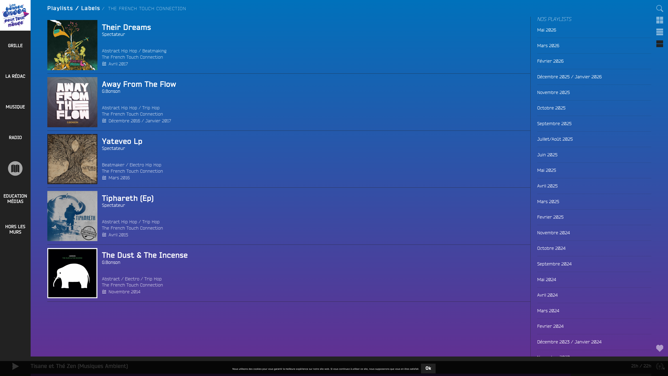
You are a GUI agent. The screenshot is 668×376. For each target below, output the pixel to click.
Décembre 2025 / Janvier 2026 (569, 76)
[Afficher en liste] (660, 32)
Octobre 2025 (551, 107)
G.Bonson (111, 91)
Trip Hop (151, 107)
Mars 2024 (548, 310)
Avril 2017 (118, 63)
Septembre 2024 (554, 263)
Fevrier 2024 (550, 326)
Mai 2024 (546, 279)
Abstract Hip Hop (119, 50)
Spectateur (113, 34)
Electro (132, 278)
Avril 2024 (547, 294)
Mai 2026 (546, 29)
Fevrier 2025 (550, 217)
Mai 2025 (546, 170)
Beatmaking (154, 50)
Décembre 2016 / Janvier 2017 (140, 120)
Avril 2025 (547, 185)
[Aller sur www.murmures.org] (15, 168)
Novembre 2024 (553, 232)
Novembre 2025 (553, 92)
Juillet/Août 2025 (555, 139)
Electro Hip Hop (145, 164)
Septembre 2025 (554, 123)
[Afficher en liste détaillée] (660, 44)
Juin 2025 (547, 154)
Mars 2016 (119, 177)
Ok (428, 368)
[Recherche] (660, 8)
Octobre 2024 (551, 248)
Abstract (111, 278)
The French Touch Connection (132, 57)
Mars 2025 (548, 201)
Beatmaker (113, 164)
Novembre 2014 (124, 291)
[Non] (663, 368)
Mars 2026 (548, 45)
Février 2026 (550, 61)
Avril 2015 (118, 234)
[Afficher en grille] (660, 20)
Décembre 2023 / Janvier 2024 (569, 341)
